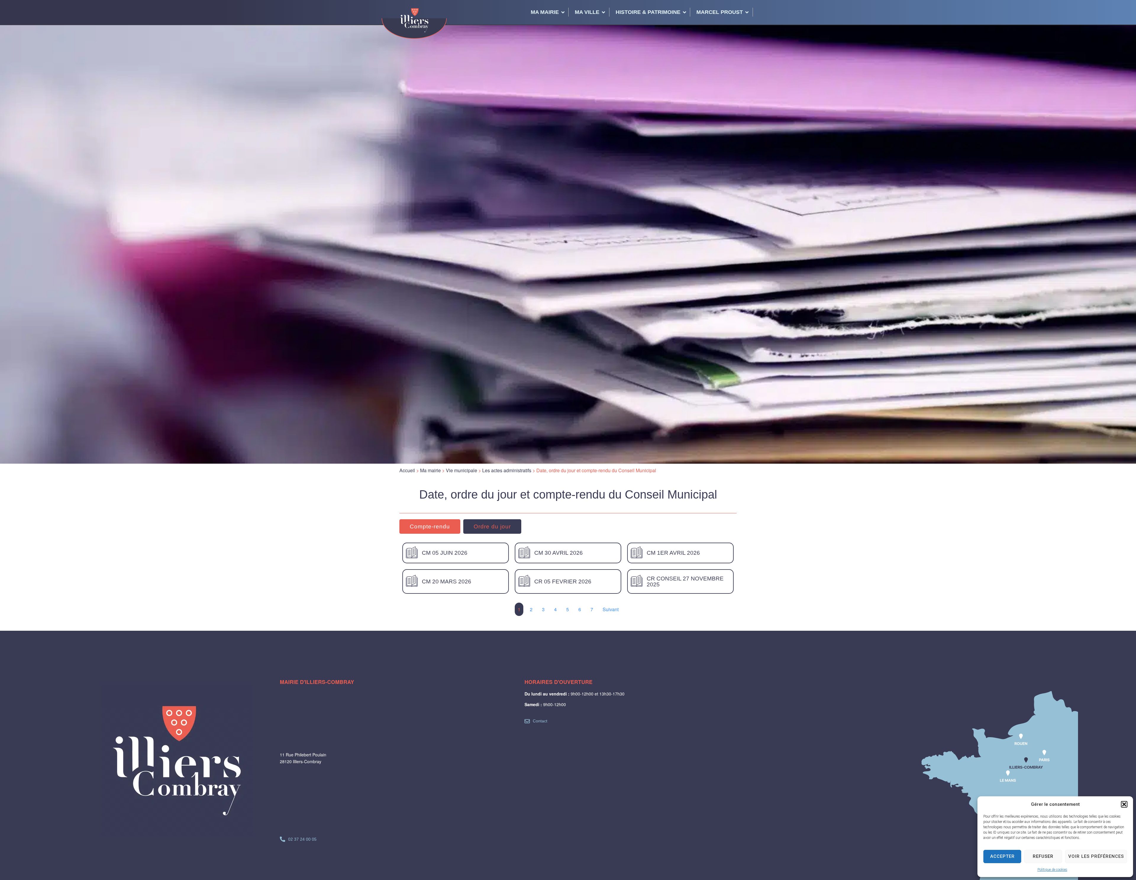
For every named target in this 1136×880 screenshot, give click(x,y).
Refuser (1043, 856)
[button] (1124, 804)
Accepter (1002, 856)
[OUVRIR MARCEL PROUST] (747, 12)
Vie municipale (461, 470)
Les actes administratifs (506, 470)
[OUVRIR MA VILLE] (603, 12)
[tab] (429, 526)
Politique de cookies (1052, 870)
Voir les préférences (1096, 856)
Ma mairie (430, 470)
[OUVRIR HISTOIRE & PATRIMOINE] (684, 12)
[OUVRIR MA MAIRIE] (563, 12)
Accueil (407, 470)
